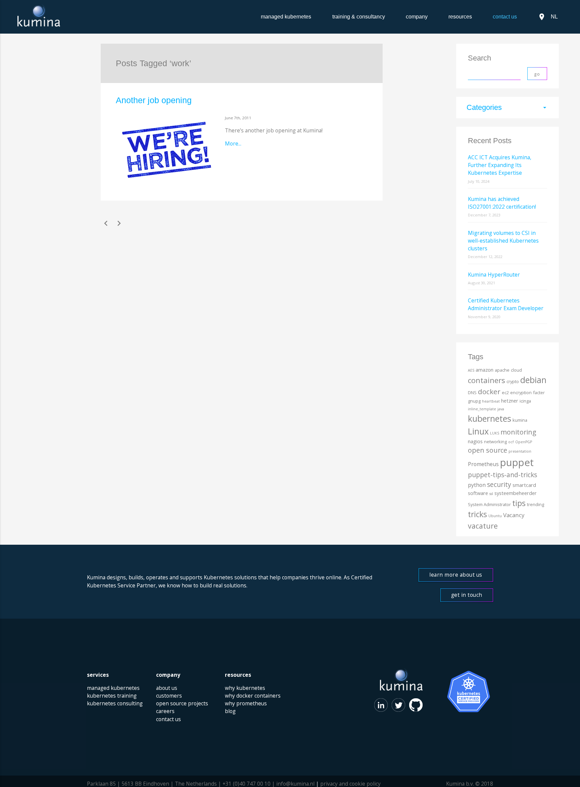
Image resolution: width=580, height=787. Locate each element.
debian (533, 379)
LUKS (494, 433)
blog (230, 711)
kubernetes (489, 418)
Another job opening (154, 100)
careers (165, 711)
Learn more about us (455, 574)
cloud (516, 370)
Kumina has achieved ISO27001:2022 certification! (502, 202)
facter (539, 392)
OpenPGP (523, 442)
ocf (511, 442)
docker (489, 391)
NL (548, 17)
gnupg (474, 401)
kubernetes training (112, 695)
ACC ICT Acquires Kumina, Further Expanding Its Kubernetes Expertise (499, 165)
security (499, 484)
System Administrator (489, 504)
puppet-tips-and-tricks (502, 474)
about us (166, 688)
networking (495, 442)
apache (502, 370)
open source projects (182, 703)
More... (233, 143)
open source (487, 450)
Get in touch (466, 594)
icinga (525, 401)
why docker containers (253, 695)
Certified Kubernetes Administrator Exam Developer (505, 304)
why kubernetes (245, 688)
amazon (484, 370)
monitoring (518, 432)
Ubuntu (495, 515)
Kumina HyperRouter (494, 274)
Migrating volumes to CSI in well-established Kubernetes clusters (503, 240)
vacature (483, 526)
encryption (521, 392)
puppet (517, 462)
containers (486, 380)
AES (471, 370)
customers (169, 695)
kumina (520, 420)
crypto (512, 381)
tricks (477, 514)
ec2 (505, 392)
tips (519, 503)
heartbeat (491, 401)
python (477, 485)
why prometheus (246, 703)
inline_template (482, 409)
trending (535, 504)
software (478, 493)
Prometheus (483, 464)
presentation (520, 451)
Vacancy (513, 515)
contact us (168, 719)
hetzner (509, 401)
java (500, 409)
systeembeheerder (515, 493)
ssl (491, 493)
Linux (478, 431)
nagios (475, 441)
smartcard (524, 485)
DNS (472, 392)
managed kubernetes (286, 16)
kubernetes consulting (115, 703)
